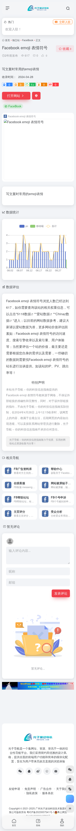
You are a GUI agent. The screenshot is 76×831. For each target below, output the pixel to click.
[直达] (34, 470)
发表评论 (60, 593)
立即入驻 (65, 22)
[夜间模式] (70, 809)
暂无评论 (13, 526)
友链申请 (14, 789)
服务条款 (48, 793)
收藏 (67, 48)
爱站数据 (43, 314)
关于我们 (61, 789)
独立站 (16, 40)
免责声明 (30, 789)
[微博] (38, 771)
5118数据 (24, 314)
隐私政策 (32, 793)
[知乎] (47, 771)
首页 (7, 40)
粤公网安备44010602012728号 (46, 814)
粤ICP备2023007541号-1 (41, 812)
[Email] (56, 771)
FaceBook (27, 40)
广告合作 (46, 789)
